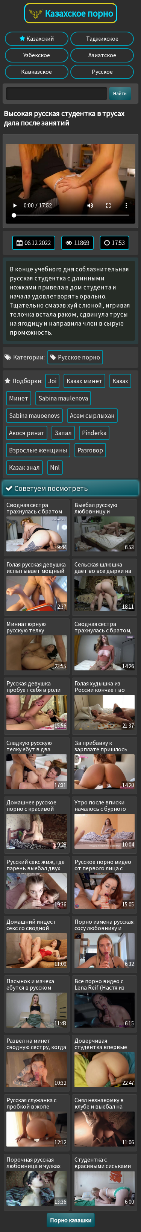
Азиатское (102, 55)
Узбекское (36, 55)
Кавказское (36, 71)
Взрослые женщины (38, 450)
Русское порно (78, 357)
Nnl (55, 467)
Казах (120, 381)
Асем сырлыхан (92, 415)
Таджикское (102, 38)
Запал (63, 433)
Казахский (39, 38)
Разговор (90, 450)
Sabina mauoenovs (34, 415)
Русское (102, 71)
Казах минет (84, 381)
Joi (52, 381)
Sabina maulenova (63, 398)
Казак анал (24, 467)
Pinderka (94, 433)
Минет (18, 398)
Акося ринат (26, 433)
